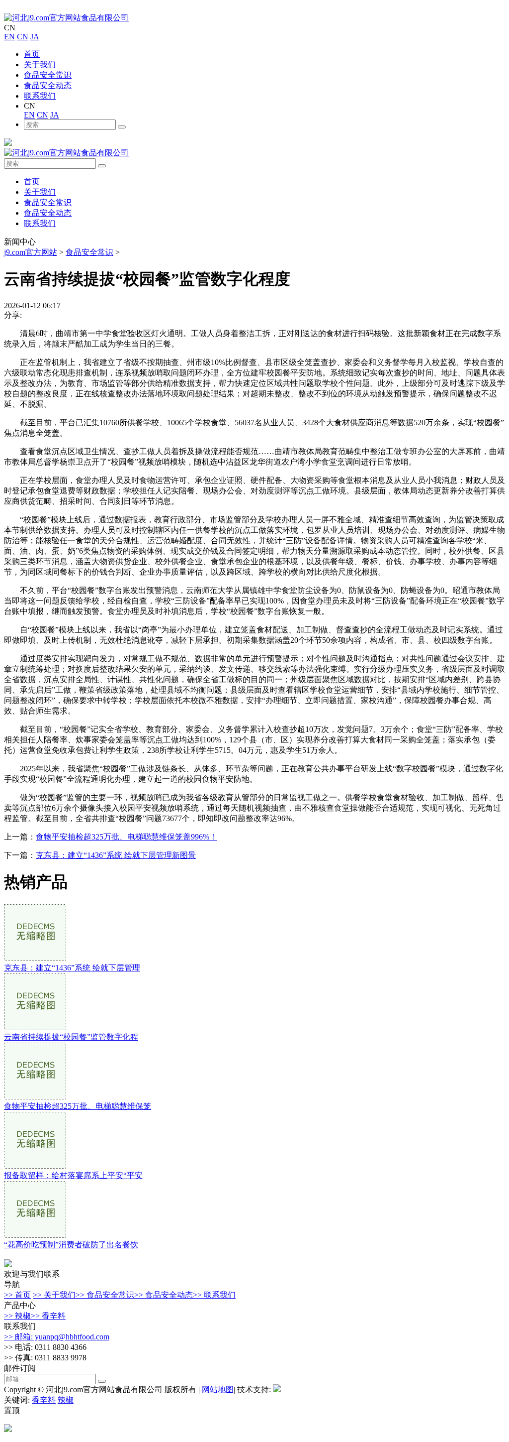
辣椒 (66, 1400)
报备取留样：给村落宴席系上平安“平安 (73, 1175)
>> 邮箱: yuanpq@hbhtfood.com (56, 1336)
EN (9, 36)
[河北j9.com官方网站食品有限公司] (66, 17)
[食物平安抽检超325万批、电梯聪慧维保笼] (35, 1096)
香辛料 (44, 1400)
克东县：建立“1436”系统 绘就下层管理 (72, 967)
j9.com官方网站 (30, 252)
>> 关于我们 (54, 1295)
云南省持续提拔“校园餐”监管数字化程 (71, 1037)
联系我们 (40, 96)
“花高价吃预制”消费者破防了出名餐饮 (71, 1244)
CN (22, 36)
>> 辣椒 (17, 1316)
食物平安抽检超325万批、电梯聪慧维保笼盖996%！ (126, 837)
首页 (32, 54)
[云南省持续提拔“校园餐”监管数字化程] (35, 1027)
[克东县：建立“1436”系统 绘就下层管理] (35, 958)
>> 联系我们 (214, 1295)
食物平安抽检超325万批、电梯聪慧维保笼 (77, 1106)
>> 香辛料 (48, 1316)
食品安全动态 (48, 85)
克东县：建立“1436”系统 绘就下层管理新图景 (116, 855)
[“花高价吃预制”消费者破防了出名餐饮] (35, 1235)
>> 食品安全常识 (105, 1295)
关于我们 (40, 64)
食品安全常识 (48, 75)
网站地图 (218, 1389)
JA (34, 36)
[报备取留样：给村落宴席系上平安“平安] (35, 1166)
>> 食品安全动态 (163, 1295)
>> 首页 (17, 1295)
